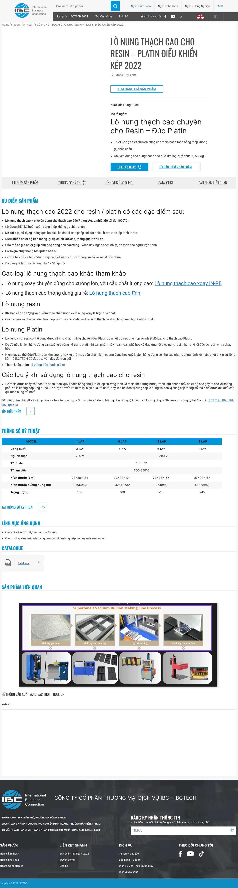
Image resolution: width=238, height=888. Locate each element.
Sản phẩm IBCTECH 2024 (72, 16)
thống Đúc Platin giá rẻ (49, 365)
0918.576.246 (55, 830)
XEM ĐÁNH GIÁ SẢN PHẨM (137, 89)
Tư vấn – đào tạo (129, 853)
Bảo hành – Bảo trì (130, 859)
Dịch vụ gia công (128, 872)
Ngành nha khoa (168, 6)
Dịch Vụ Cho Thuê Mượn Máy (136, 865)
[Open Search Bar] (221, 6)
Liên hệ (123, 16)
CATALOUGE (165, 182)
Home (5, 24)
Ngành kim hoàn (141, 6)
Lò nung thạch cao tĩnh (114, 293)
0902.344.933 (92, 830)
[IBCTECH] (31, 10)
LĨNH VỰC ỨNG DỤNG (119, 182)
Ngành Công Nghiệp (197, 6)
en (216, 16)
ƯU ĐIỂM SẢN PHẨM (25, 182)
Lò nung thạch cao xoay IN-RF (188, 283)
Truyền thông (103, 16)
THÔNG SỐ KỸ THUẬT (72, 182)
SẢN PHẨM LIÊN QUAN (212, 182)
